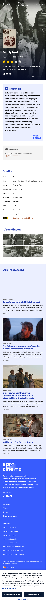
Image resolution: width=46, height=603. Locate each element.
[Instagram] (4, 496)
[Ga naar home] (23, 4)
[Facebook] (10, 496)
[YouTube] (7, 496)
